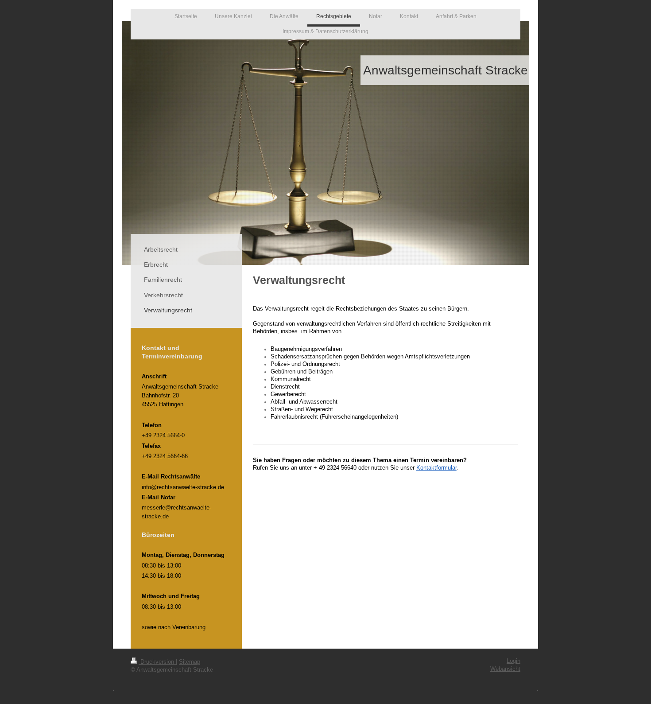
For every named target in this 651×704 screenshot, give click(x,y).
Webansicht (505, 669)
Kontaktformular (436, 468)
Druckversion (157, 662)
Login (513, 661)
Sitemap (189, 662)
